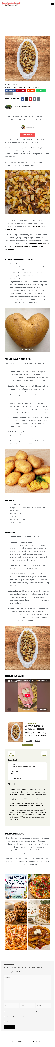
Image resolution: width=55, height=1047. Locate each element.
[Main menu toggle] (52, 4)
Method (44, 755)
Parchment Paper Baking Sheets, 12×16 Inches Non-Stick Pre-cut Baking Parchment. (27, 246)
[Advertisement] (27, 18)
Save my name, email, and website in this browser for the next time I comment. (28, 1011)
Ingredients (11, 755)
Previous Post (6, 958)
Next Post (49, 958)
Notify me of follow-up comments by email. (17, 1016)
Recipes (18, 87)
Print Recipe (29, 740)
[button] (10, 90)
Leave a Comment (10, 87)
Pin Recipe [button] (37, 740)
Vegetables (24, 87)
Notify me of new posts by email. (14, 1021)
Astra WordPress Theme (36, 1041)
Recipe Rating (8, 972)
